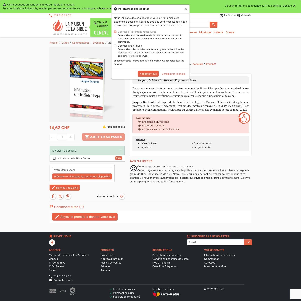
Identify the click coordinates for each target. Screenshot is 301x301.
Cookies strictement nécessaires (137, 31)
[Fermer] (185, 8)
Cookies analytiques (130, 45)
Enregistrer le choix (173, 73)
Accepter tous (148, 73)
